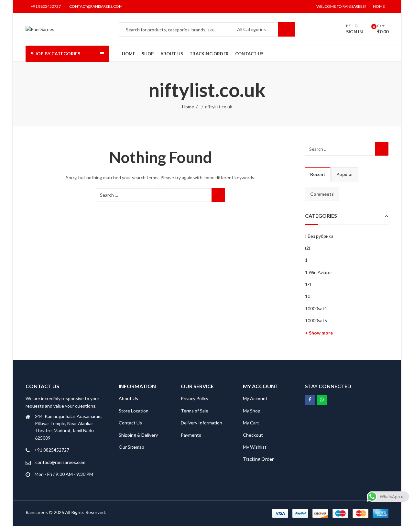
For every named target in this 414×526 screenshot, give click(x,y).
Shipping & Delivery (138, 435)
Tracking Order (258, 459)
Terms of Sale (194, 410)
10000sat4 (316, 308)
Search (286, 29)
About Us (128, 398)
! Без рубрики (319, 236)
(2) (307, 248)
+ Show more (319, 332)
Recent (317, 174)
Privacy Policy (194, 398)
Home (188, 106)
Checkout (253, 435)
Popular (344, 174)
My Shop (251, 410)
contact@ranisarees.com (60, 462)
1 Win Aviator (318, 272)
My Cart (251, 422)
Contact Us (130, 422)
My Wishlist (255, 447)
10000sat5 (316, 320)
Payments (191, 435)
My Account (255, 398)
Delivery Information (201, 422)
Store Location (133, 410)
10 (307, 296)
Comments (322, 194)
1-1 (308, 284)
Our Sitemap (131, 447)
